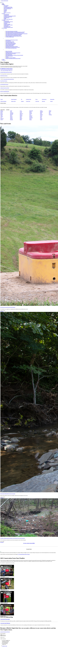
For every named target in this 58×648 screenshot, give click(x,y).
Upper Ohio (37, 101)
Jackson (11, 117)
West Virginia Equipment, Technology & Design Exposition (14, 55)
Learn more (2, 631)
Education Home (6, 20)
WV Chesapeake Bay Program (4, 84)
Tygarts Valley (28, 101)
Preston (30, 118)
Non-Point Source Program (3, 75)
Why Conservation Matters (4, 70)
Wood (50, 113)
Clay (1, 117)
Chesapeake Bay (6, 15)
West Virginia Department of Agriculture (11, 31)
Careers (3, 59)
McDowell (21, 113)
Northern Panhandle (3, 101)
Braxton (1, 113)
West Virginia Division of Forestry (11, 53)
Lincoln (21, 111)
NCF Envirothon (8, 40)
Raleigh (41, 110)
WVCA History (6, 5)
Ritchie (41, 112)
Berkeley (1, 111)
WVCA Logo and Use (7, 12)
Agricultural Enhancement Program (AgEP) (6, 72)
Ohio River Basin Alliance (9, 45)
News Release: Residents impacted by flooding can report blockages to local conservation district (12, 538)
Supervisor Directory (7, 631)
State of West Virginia (9, 51)
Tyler (41, 117)
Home (3, 3)
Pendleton (30, 115)
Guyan (36, 99)
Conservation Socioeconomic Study (9, 79)
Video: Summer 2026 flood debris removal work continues (7, 493)
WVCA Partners (4, 28)
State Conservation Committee (8, 7)
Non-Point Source (6, 17)
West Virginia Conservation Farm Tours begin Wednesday (7, 307)
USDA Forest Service (9, 54)
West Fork (43, 101)
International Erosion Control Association (12, 46)
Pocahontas (31, 117)
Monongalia (31, 110)
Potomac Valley (13, 101)
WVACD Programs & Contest (8, 27)
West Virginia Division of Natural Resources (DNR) (13, 35)
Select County (2, 109)
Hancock (11, 114)
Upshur (41, 118)
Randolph (41, 111)
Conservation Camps (7, 22)
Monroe (30, 111)
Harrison (11, 116)
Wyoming (50, 114)
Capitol (1, 99)
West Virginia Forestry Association (11, 43)
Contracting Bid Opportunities (5, 619)
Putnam (30, 119)
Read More (2, 311)
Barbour (1, 110)
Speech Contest (6, 25)
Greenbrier (11, 112)
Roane (41, 113)
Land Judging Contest (7, 26)
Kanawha (11, 119)
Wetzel (50, 111)
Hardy (11, 115)
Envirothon (5, 23)
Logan (21, 112)
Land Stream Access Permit (8, 16)
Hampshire (11, 113)
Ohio (30, 114)
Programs (3, 13)
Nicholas (30, 113)
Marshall (21, 115)
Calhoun (1, 116)
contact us (2, 0)
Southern (22, 101)
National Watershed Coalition (10, 44)
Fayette (1, 119)
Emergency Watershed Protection (4, 91)
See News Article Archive (29, 543)
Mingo (21, 119)
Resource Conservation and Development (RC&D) (13, 58)
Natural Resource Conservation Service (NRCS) (13, 47)
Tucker (41, 116)
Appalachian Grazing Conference (10, 57)
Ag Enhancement (6, 14)
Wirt (49, 112)
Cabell (1, 115)
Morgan (30, 112)
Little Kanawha (44, 99)
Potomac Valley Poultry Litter (8, 19)
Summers (41, 114)
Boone (1, 112)
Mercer (21, 117)
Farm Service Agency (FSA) (10, 41)
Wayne (41, 119)
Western (51, 101)
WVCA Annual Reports (7, 8)
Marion (21, 114)
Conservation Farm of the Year (8, 21)
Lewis (21, 110)
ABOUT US (10, 70)
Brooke (1, 114)
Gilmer (11, 110)
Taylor (41, 115)
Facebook (5, 9)
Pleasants (30, 116)
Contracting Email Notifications (5, 623)
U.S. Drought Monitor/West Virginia (24, 554)
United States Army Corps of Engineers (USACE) (13, 52)
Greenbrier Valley (28, 99)
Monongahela (52, 99)
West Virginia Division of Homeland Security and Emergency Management (16, 33)
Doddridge (2, 118)
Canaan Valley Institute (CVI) (10, 42)
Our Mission (6, 6)
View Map (7, 109)
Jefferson (11, 118)
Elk (21, 99)
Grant (11, 111)
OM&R (5, 18)
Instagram (5, 10)
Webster (50, 110)
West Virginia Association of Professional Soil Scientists (14, 34)
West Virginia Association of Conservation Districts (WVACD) (15, 32)
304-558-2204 (6, 0)
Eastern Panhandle (13, 99)
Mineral (21, 118)
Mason (21, 116)
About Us (3, 4)
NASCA (7, 56)
